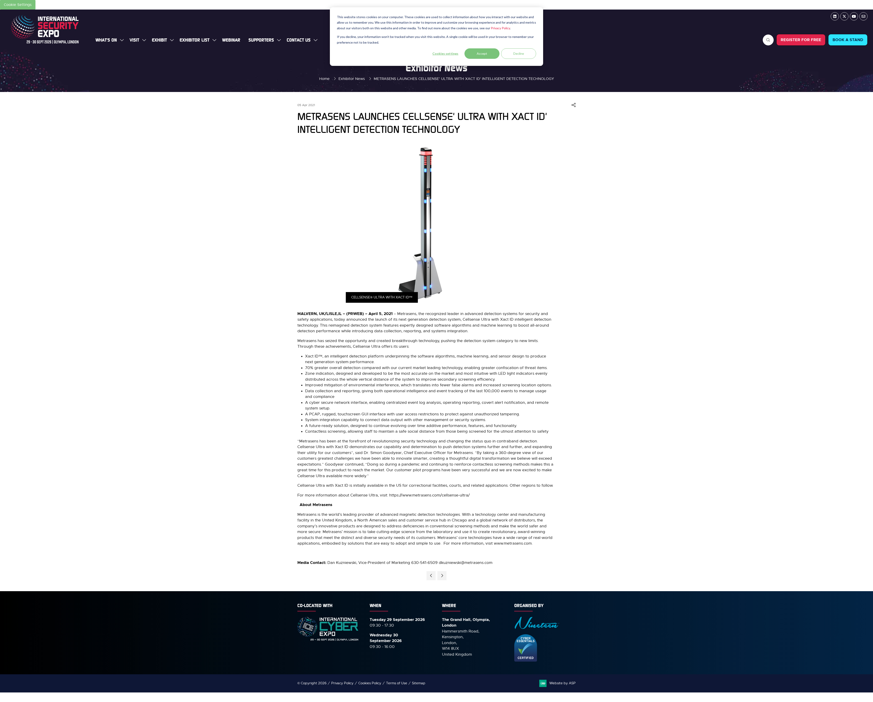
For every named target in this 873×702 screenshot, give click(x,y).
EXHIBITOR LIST (194, 40)
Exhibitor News (352, 79)
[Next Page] (442, 575)
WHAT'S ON (106, 40)
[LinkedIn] (835, 16)
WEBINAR (231, 40)
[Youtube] (854, 16)
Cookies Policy (369, 683)
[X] (844, 16)
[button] (768, 40)
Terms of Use (396, 683)
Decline (518, 53)
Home (324, 79)
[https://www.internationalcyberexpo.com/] (328, 640)
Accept (482, 53)
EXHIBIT (159, 40)
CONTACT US (299, 40)
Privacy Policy (500, 28)
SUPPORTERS (261, 40)
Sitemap (418, 683)
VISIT (134, 40)
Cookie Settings (18, 4)
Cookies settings (445, 53)
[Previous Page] (431, 575)
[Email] (863, 16)
